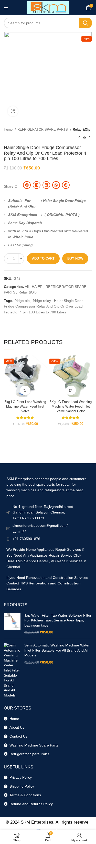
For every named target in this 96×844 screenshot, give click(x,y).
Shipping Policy (20, 786)
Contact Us (17, 736)
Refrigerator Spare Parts (28, 754)
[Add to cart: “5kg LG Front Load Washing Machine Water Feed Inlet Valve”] (25, 390)
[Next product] (89, 137)
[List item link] (48, 539)
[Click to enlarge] (13, 111)
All (27, 287)
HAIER (37, 287)
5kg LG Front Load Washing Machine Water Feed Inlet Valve (25, 406)
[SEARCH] (85, 23)
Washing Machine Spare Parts (32, 745)
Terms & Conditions (24, 795)
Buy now (75, 258)
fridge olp (22, 301)
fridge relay (42, 301)
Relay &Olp (81, 129)
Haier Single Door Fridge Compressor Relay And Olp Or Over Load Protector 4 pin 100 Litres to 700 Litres (43, 306)
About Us (15, 727)
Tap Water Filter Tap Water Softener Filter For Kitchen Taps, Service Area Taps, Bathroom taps (57, 620)
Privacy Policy (19, 777)
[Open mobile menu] (6, 8)
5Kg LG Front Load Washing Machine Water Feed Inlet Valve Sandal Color (71, 406)
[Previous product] (79, 137)
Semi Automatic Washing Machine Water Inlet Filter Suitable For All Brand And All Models (57, 650)
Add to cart (43, 258)
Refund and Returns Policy (30, 804)
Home (9, 129)
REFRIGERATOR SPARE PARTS (43, 129)
